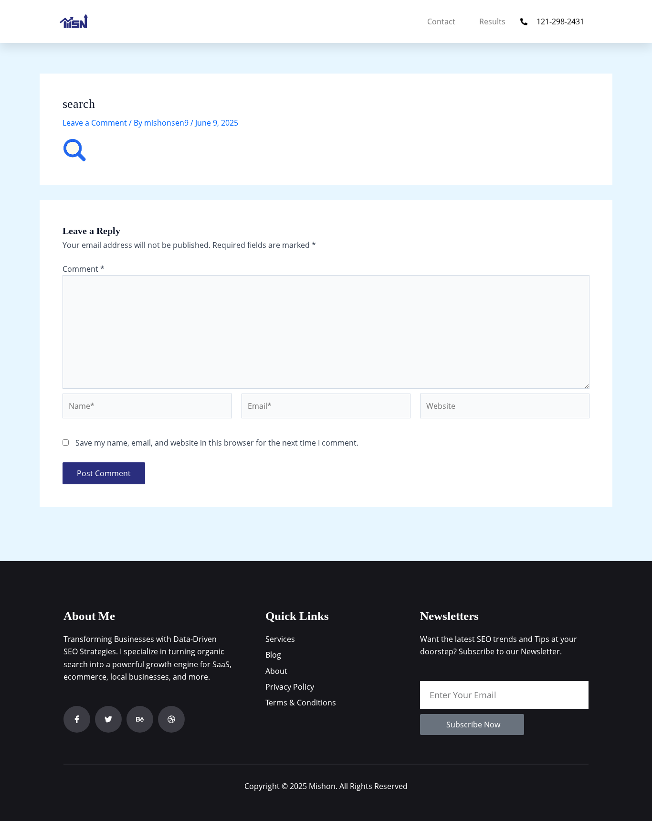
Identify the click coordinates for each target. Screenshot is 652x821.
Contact (441, 21)
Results (492, 21)
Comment (84, 269)
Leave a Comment (95, 122)
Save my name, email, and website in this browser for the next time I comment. (216, 442)
